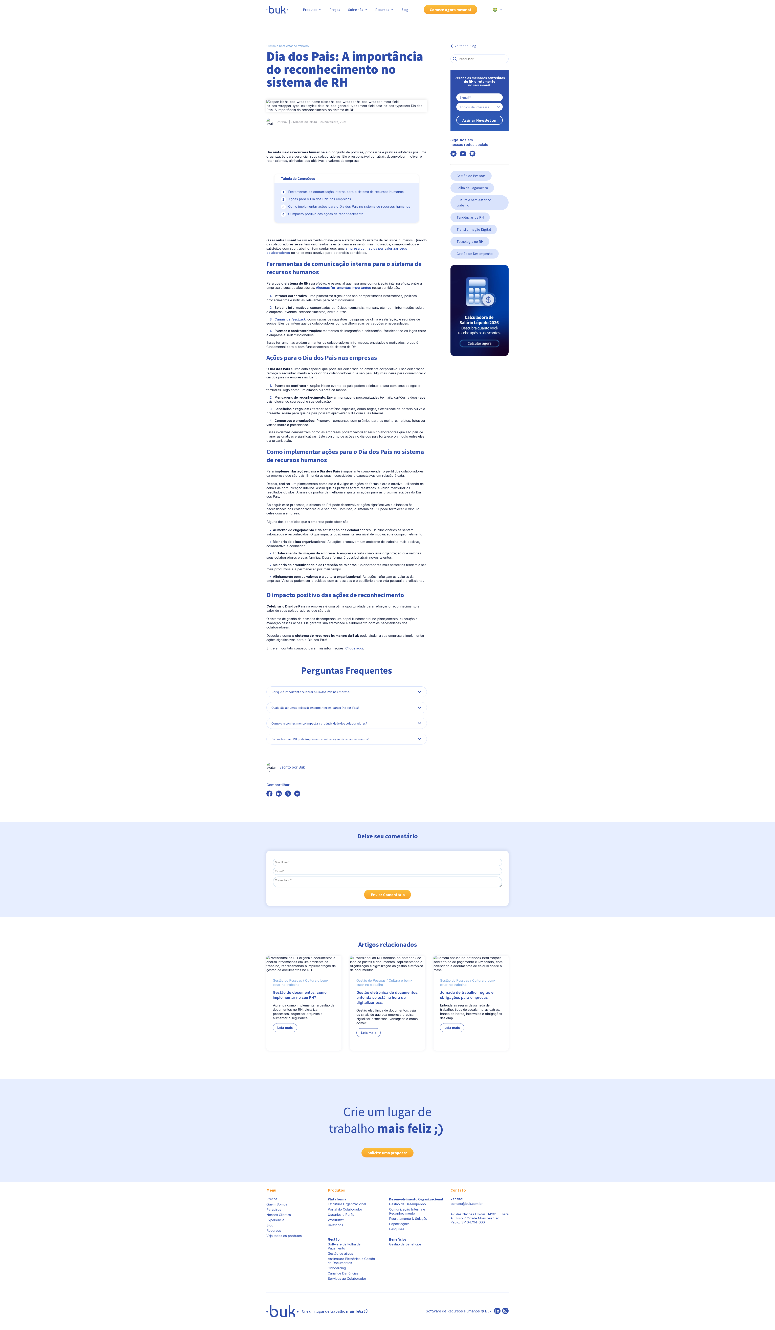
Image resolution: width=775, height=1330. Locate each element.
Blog (404, 9)
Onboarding (337, 1268)
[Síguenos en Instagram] (505, 1311)
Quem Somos (276, 1204)
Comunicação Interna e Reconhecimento (407, 1211)
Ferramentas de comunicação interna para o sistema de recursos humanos (346, 192)
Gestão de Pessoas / (288, 980)
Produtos (310, 9)
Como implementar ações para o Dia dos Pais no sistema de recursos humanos (349, 206)
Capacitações (399, 1224)
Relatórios (335, 1225)
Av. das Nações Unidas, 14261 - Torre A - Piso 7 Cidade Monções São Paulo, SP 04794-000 (479, 1218)
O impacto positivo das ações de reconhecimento (325, 214)
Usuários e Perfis (341, 1215)
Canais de (290, 319)
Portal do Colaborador (345, 1209)
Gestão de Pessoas (471, 175)
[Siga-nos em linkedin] (453, 154)
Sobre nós (355, 9)
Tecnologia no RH (470, 241)
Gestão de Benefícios (405, 1244)
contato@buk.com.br (466, 1204)
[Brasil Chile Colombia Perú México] (497, 10)
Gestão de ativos (340, 1253)
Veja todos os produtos (284, 1236)
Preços (334, 9)
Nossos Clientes (278, 1215)
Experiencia (275, 1220)
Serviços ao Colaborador (347, 1279)
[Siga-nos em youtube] (463, 154)
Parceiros (273, 1209)
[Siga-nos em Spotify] (472, 154)
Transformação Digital (474, 229)
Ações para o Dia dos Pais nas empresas (319, 199)
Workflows (336, 1220)
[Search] (455, 59)
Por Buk (282, 122)
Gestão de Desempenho (475, 253)
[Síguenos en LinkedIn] (497, 1311)
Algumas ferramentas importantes (343, 288)
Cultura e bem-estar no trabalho (287, 46)
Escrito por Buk (292, 767)
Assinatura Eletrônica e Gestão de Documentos (351, 1261)
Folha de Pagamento (472, 187)
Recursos (382, 9)
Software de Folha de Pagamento (344, 1246)
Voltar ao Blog (465, 45)
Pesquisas (396, 1229)
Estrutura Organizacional (347, 1204)
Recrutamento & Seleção (408, 1219)
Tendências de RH (470, 217)
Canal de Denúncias (343, 1273)
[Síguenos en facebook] (269, 794)
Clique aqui (354, 648)
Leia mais (285, 1027)
